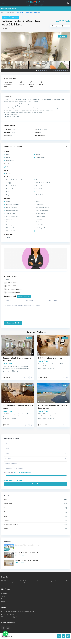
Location (5, 17)
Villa (5, 499)
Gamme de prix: (8, 472)
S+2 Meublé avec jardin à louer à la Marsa (18, 406)
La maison (4, 12)
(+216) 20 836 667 (9, 614)
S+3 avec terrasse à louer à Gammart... (27, 560)
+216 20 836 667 (12, 283)
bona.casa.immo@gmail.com (12, 617)
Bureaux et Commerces (11, 524)
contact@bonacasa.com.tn (15, 289)
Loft (5, 516)
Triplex (6, 512)
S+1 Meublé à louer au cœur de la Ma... (27, 553)
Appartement (11, 12)
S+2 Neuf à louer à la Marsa (50, 358)
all (4, 354)
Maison (6, 529)
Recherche (35, 484)
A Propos (4, 593)
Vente (3, 596)
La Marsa (5, 28)
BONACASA (10, 276)
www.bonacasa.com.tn (14, 292)
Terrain (6, 520)
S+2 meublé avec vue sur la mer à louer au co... (52, 406)
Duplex (6, 508)
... (29, 368)
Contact (3, 602)
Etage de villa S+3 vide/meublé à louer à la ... (17, 359)
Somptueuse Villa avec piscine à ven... (27, 545)
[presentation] (5, 50)
